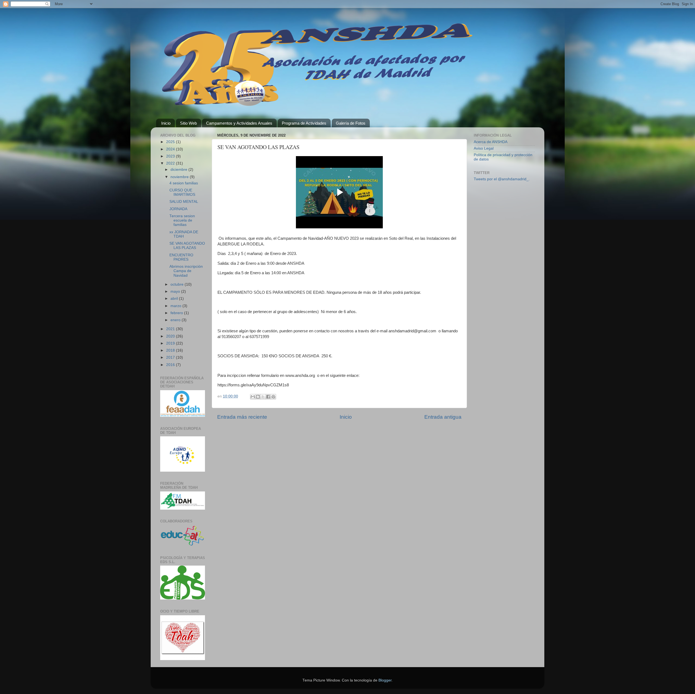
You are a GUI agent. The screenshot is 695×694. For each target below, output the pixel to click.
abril (174, 298)
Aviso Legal (484, 148)
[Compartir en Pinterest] (273, 396)
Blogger (384, 680)
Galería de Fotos (350, 123)
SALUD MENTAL (183, 202)
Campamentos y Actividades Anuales (239, 123)
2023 (171, 156)
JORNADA (178, 209)
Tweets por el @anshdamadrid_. (502, 179)
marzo (176, 306)
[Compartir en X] (263, 396)
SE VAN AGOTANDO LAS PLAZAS (187, 245)
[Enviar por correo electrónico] (252, 396)
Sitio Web (188, 123)
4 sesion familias (183, 183)
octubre (177, 284)
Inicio (165, 123)
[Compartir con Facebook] (268, 396)
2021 (171, 329)
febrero (177, 313)
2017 (171, 357)
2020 (171, 336)
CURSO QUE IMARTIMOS (182, 192)
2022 (171, 163)
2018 (171, 350)
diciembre (179, 170)
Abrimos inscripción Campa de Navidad (186, 270)
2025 (171, 142)
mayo (175, 291)
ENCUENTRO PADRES (181, 257)
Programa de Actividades (304, 123)
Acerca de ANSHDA (490, 142)
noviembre (180, 177)
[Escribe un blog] (258, 396)
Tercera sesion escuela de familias (182, 220)
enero (176, 320)
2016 (171, 365)
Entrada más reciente (242, 417)
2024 (171, 149)
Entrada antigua (443, 417)
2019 (171, 343)
